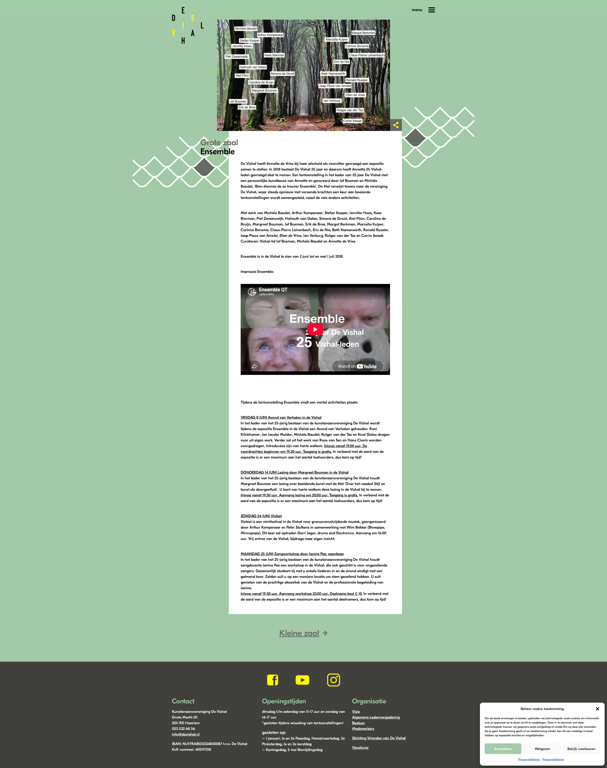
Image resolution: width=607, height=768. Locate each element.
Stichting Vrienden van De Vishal (379, 738)
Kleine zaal (299, 633)
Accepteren (503, 749)
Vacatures (360, 748)
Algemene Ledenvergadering (376, 717)
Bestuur (358, 723)
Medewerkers (363, 729)
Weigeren (542, 749)
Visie (356, 712)
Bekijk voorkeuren (581, 749)
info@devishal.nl (186, 734)
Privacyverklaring (529, 759)
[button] (597, 708)
